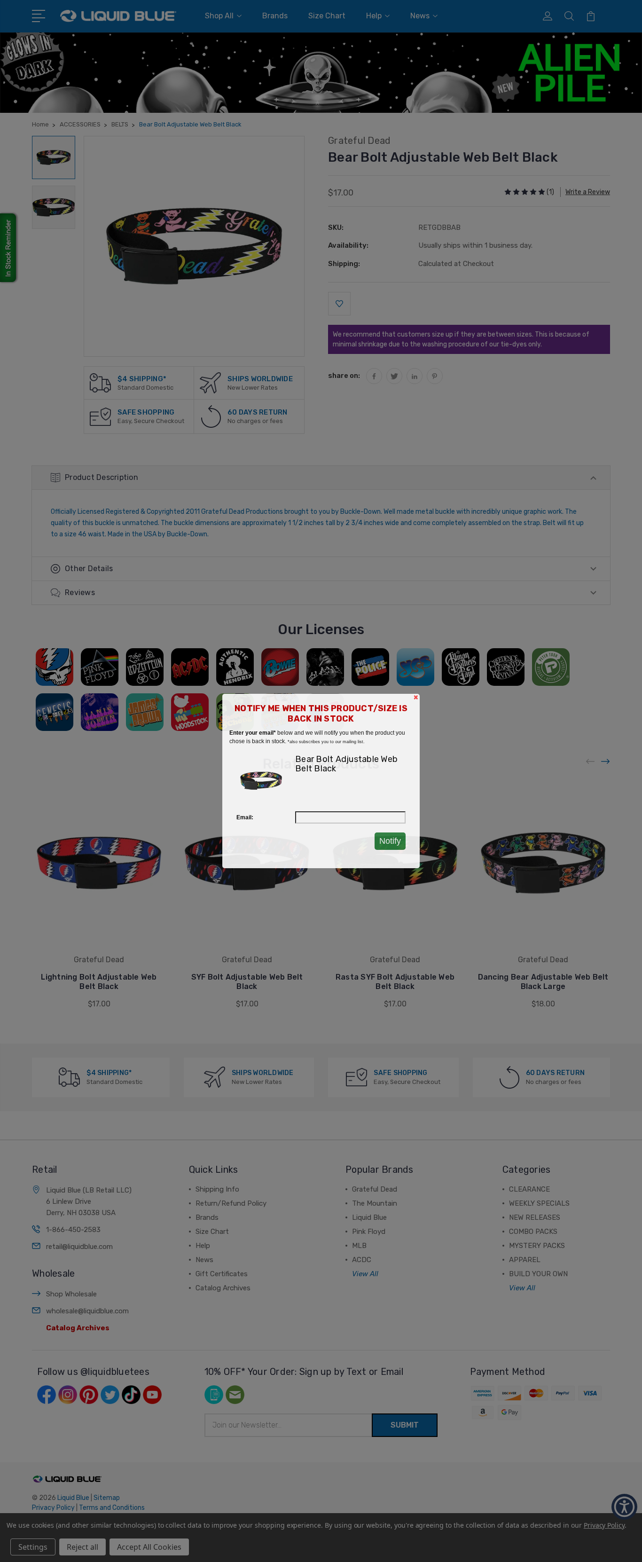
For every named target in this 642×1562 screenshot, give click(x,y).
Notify (390, 841)
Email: (244, 817)
